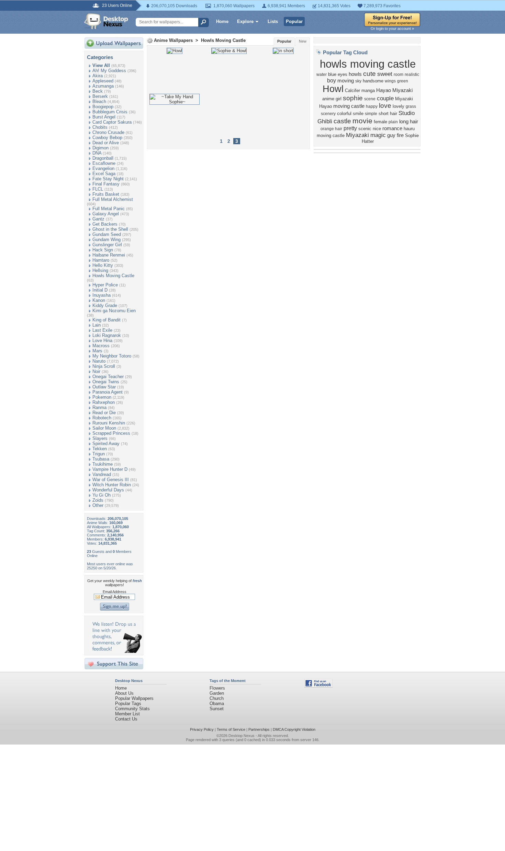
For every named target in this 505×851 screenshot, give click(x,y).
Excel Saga (103, 173)
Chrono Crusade (108, 132)
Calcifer (352, 90)
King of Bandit (106, 319)
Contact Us (126, 719)
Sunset (217, 708)
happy (372, 106)
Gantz (98, 219)
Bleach (99, 101)
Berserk (100, 96)
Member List (127, 713)
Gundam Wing (106, 239)
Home (222, 21)
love (385, 105)
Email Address (114, 592)
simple (371, 113)
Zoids (97, 500)
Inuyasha (101, 295)
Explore (245, 21)
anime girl (331, 98)
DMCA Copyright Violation (294, 729)
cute (369, 73)
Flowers (217, 688)
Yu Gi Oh (101, 495)
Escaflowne (103, 163)
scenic (364, 128)
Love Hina (102, 340)
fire (400, 135)
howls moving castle (368, 64)
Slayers (100, 438)
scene (369, 99)
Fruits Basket (105, 194)
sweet (384, 73)
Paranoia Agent (107, 392)
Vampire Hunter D (109, 469)
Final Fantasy (106, 183)
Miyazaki (357, 135)
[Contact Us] (116, 651)
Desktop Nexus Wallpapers (106, 21)
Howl (333, 89)
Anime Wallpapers (173, 40)
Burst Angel (103, 117)
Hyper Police (105, 284)
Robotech (101, 417)
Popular (294, 21)
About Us (124, 693)
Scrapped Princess (111, 433)
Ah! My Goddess (109, 70)
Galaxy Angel (105, 213)
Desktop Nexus (241, 736)
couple (385, 98)
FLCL (97, 189)
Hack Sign (102, 249)
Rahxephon (103, 402)
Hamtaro (100, 260)
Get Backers (104, 224)
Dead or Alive (105, 142)
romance (392, 128)
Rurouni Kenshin (108, 422)
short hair (388, 113)
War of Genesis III (110, 479)
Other (97, 505)
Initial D (100, 290)
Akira (97, 75)
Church (217, 698)
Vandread (101, 474)
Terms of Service (231, 729)
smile (358, 113)
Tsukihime (102, 464)
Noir (96, 371)
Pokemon (101, 397)
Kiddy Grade (104, 305)
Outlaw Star (104, 386)
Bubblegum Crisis (109, 111)
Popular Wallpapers (134, 698)
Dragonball (102, 158)
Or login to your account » (392, 28)
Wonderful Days (108, 489)
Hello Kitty (102, 265)
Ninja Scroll (103, 366)
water (321, 74)
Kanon (98, 300)
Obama (217, 703)
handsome (373, 80)
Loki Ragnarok (106, 335)
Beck (97, 91)
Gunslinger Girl (107, 244)
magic (378, 135)
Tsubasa (100, 459)
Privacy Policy (202, 729)
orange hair (331, 128)
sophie (353, 98)
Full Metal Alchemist (112, 199)
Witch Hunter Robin (111, 484)
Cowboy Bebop (107, 137)
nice (377, 128)
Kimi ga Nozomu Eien (114, 310)
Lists (273, 21)
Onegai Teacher (108, 376)
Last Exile (102, 330)
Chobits (100, 127)
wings (390, 81)
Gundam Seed (106, 234)
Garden (217, 693)
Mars (97, 350)
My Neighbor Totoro (111, 356)
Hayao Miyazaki (394, 90)
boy (331, 80)
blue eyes (337, 74)
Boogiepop (102, 106)
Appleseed (102, 80)
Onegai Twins (105, 381)
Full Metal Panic (108, 208)
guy (391, 135)
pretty (350, 128)
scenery (328, 113)
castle (342, 121)
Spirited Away (106, 443)
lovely (398, 106)
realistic (412, 74)
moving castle (348, 106)
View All (101, 65)
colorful (344, 113)
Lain (96, 325)
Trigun (98, 453)
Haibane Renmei (108, 255)
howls (355, 74)
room (398, 74)
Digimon (100, 147)
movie (362, 121)
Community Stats (132, 708)
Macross (101, 345)
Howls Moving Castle (113, 275)
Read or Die (104, 412)
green (402, 81)
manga (368, 90)
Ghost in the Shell (110, 229)
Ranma (99, 407)
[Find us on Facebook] (318, 686)
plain (393, 122)
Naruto (98, 361)
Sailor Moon (104, 428)
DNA (96, 153)
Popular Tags (128, 703)
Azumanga (103, 86)
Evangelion (103, 168)
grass (411, 106)
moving (345, 80)
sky (358, 81)
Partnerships (259, 729)
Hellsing (100, 270)
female (380, 121)
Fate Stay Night (108, 178)
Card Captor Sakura (112, 122)
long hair (408, 121)
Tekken (99, 448)
